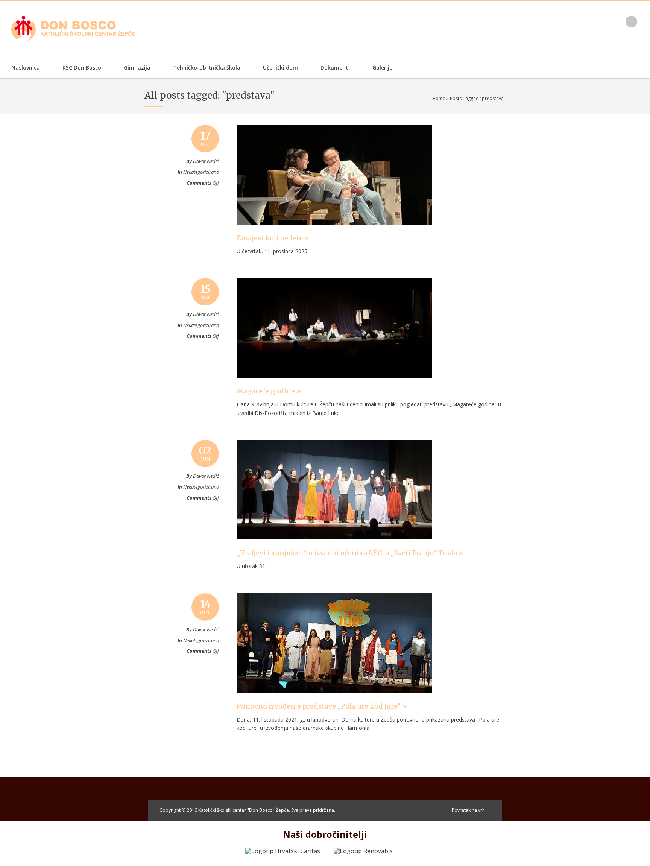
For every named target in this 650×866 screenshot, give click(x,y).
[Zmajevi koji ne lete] (334, 232)
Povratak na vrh (468, 810)
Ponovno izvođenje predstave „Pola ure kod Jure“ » (322, 706)
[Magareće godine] (334, 385)
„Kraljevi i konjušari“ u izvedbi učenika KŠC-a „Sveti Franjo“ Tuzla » (350, 552)
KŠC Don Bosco (81, 67)
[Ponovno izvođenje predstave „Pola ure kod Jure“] (334, 700)
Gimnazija (137, 67)
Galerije (382, 67)
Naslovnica (25, 67)
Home (438, 98)
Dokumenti (335, 67)
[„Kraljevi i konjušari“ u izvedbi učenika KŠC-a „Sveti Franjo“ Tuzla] (334, 546)
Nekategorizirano (201, 172)
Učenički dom (280, 67)
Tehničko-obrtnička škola (206, 67)
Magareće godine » (269, 391)
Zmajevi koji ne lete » (273, 238)
